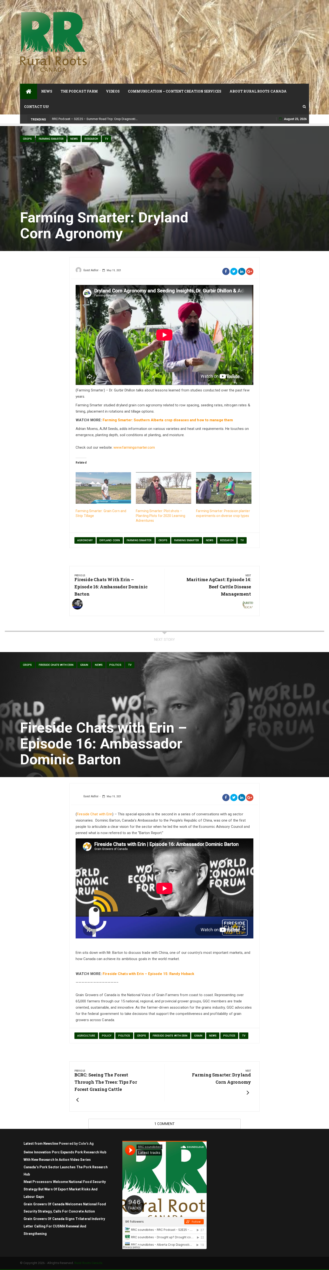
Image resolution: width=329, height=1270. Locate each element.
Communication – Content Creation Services (174, 91)
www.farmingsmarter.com (134, 447)
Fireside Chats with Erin (56, 664)
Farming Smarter (51, 138)
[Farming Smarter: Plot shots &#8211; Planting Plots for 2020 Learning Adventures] (163, 488)
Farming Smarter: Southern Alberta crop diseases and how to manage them (168, 420)
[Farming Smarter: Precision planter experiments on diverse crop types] (223, 488)
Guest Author (91, 270)
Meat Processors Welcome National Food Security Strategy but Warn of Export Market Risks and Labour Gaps (65, 1189)
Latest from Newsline (41, 1143)
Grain (84, 664)
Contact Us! (36, 106)
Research (91, 138)
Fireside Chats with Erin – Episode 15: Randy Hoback (148, 974)
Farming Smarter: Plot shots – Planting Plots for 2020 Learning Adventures (160, 515)
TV (106, 138)
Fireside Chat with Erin (94, 814)
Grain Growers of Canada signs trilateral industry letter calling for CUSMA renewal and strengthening (64, 1226)
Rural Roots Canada (88, 1263)
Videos (113, 91)
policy (107, 1035)
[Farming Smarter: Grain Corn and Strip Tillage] (103, 488)
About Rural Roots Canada (258, 91)
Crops (27, 138)
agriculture (86, 1035)
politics (115, 664)
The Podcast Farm (79, 91)
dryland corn (109, 540)
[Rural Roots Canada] (28, 91)
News (46, 91)
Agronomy (85, 540)
